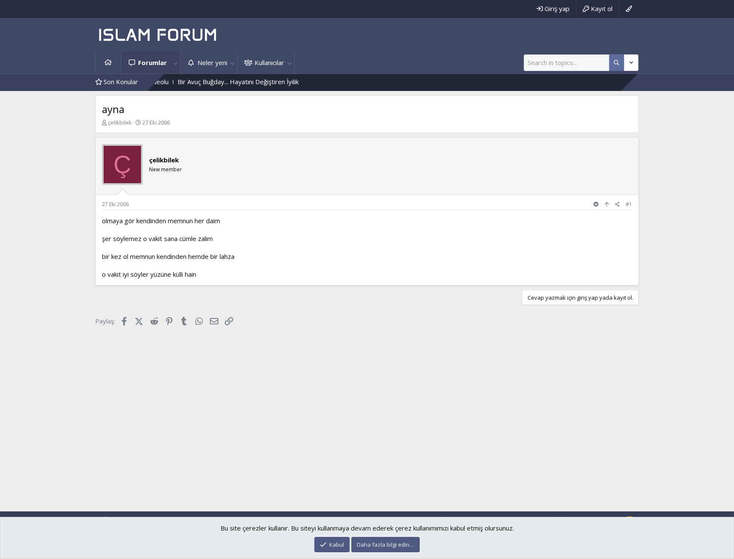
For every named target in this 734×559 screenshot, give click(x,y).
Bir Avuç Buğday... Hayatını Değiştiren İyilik (225, 81)
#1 (629, 204)
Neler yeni (212, 62)
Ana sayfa (108, 63)
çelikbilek (120, 122)
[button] (175, 63)
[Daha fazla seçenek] (616, 62)
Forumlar (152, 62)
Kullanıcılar (269, 62)
